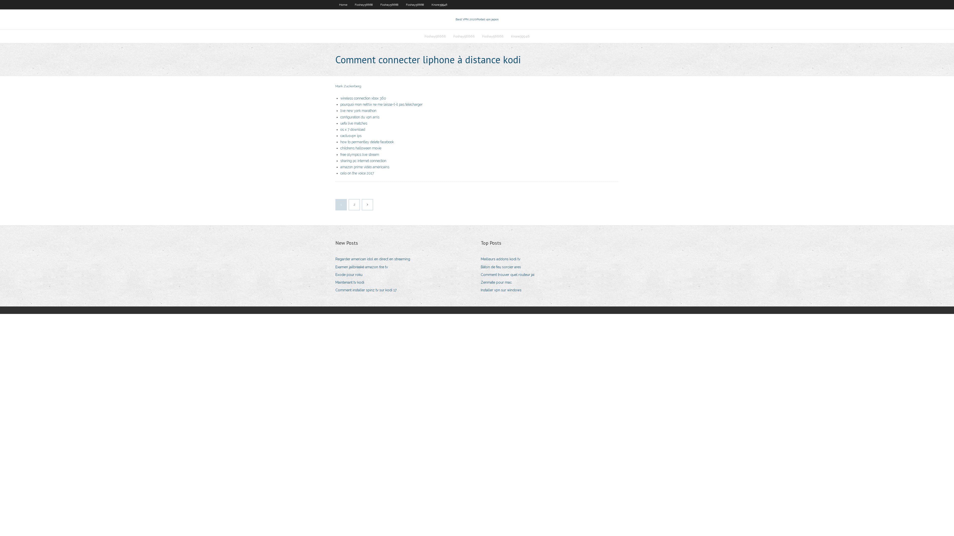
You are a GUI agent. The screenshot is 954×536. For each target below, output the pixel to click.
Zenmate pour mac (496, 282)
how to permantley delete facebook (367, 142)
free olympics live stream (359, 155)
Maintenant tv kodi (349, 282)
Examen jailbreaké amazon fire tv (361, 267)
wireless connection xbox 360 (363, 98)
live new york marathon (358, 111)
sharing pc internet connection (363, 161)
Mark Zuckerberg (348, 86)
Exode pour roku (348, 275)
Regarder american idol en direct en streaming (372, 259)
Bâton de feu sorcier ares (501, 267)
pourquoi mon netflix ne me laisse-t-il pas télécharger (381, 104)
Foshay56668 (364, 4)
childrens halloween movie (360, 148)
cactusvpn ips (350, 136)
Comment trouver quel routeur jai (507, 275)
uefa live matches (353, 123)
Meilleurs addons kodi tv (500, 259)
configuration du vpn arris (359, 117)
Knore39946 (439, 4)
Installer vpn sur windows (501, 290)
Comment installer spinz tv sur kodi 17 (366, 290)
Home (343, 4)
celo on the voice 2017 (357, 173)
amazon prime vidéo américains (364, 167)
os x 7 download (352, 130)
